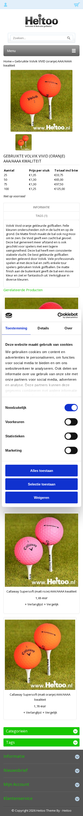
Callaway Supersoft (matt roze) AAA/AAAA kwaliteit (41, 591)
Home (7, 61)
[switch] (71, 422)
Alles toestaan (41, 471)
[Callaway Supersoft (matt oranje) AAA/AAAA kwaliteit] (40, 656)
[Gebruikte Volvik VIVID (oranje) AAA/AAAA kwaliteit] (23, 142)
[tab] (41, 207)
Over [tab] (68, 328)
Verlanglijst (35, 604)
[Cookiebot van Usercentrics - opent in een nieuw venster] (58, 315)
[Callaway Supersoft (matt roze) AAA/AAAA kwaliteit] (41, 551)
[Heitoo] (41, 21)
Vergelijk (52, 604)
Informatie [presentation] (41, 207)
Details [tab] (43, 328)
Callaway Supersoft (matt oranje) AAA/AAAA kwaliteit (40, 697)
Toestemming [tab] (16, 328)
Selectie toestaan (41, 484)
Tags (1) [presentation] (41, 216)
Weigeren (41, 497)
